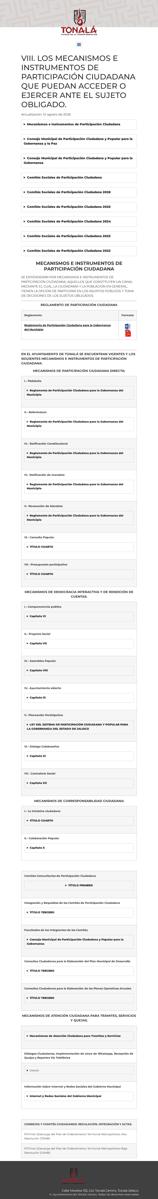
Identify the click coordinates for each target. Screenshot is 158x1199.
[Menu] (79, 44)
